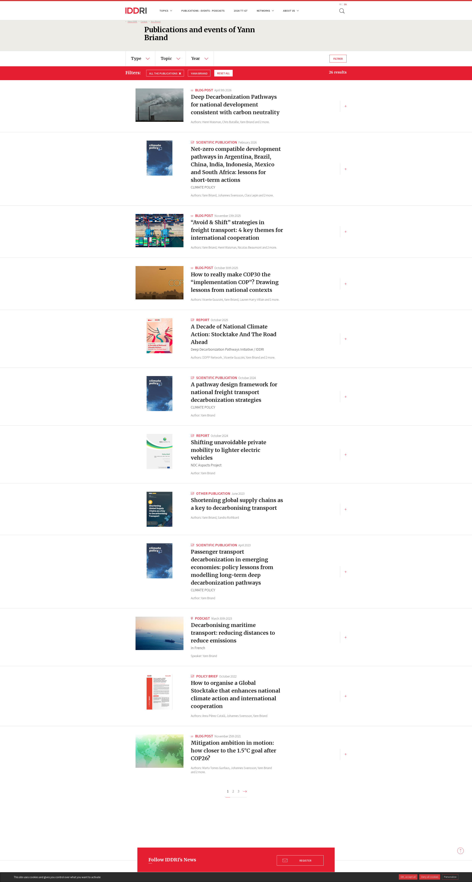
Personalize (450, 876)
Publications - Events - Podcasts (203, 10)
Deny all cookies (429, 876)
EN (345, 4)
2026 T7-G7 (240, 10)
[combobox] (140, 58)
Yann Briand (156, 21)
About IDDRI (132, 21)
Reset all (223, 73)
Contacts (144, 21)
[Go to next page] (245, 791)
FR (340, 4)
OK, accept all (408, 876)
